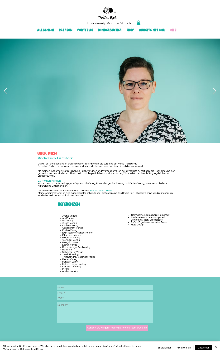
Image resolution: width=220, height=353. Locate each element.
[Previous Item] (5, 91)
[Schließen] (216, 347)
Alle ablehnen (184, 347)
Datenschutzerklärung (31, 349)
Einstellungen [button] (165, 347)
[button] (138, 22)
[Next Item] (214, 91)
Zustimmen (204, 347)
